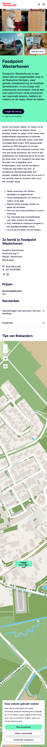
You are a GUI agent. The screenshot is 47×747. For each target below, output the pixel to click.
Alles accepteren (23, 727)
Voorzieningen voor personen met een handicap (21, 312)
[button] (5, 346)
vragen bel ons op (13, 111)
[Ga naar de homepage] (9, 4)
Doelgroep (7, 322)
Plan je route (8, 260)
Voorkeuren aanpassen (23, 740)
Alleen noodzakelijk (23, 733)
